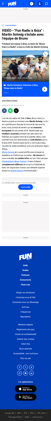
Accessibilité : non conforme (25, 353)
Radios (26, 270)
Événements (25, 280)
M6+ (19, 413)
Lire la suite (25, 187)
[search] (46, 3)
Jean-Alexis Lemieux (9, 101)
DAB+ (27, 417)
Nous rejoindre (25, 349)
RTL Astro (42, 413)
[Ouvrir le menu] (3, 3)
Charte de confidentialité (25, 334)
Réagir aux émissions (25, 292)
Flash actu (25, 285)
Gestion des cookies (25, 339)
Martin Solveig (8, 152)
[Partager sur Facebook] (4, 110)
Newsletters (25, 317)
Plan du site (25, 358)
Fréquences (26, 312)
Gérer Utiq (25, 344)
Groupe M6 (9, 413)
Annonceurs (37, 417)
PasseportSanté (15, 417)
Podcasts (25, 275)
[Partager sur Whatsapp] (10, 110)
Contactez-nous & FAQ (25, 297)
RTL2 (32, 413)
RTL (25, 413)
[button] (32, 3)
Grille (25, 265)
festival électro (16, 171)
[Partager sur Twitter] (16, 110)
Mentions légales (25, 324)
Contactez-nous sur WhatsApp (25, 302)
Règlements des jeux (26, 329)
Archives (25, 307)
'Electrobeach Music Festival (14, 161)
